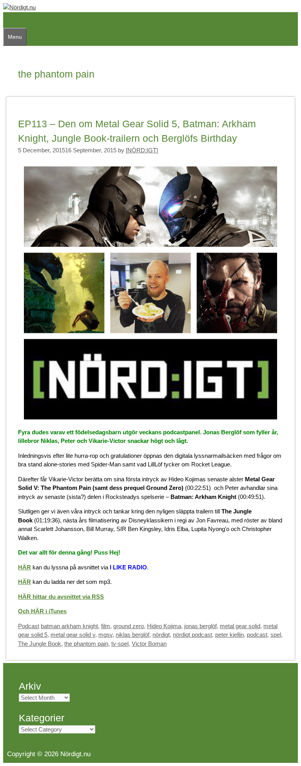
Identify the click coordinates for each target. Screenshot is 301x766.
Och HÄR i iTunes (42, 611)
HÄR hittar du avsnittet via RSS (61, 596)
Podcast (28, 626)
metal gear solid (240, 626)
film (105, 626)
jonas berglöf (200, 626)
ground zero (128, 626)
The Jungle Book (39, 643)
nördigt (161, 634)
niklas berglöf (132, 634)
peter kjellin (229, 634)
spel (275, 634)
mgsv (105, 634)
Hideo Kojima (164, 626)
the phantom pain (86, 643)
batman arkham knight (69, 626)
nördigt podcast (192, 634)
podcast (257, 634)
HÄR (24, 567)
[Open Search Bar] (7, 20)
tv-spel (120, 643)
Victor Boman (149, 643)
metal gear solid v (73, 634)
